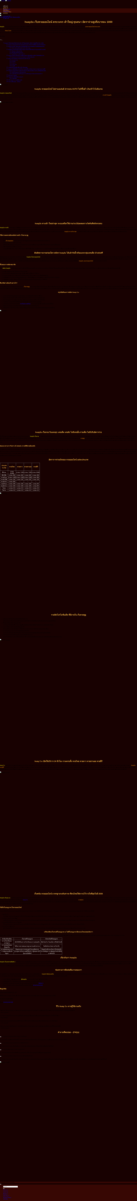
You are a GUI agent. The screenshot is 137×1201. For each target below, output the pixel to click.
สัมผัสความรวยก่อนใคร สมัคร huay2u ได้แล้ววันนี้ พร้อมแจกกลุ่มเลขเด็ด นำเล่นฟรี (26, 49)
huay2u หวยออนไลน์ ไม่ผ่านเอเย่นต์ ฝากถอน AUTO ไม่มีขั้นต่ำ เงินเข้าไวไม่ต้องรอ (26, 44)
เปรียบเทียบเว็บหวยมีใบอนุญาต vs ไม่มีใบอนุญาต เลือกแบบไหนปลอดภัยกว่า (27, 73)
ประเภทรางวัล (15, 60)
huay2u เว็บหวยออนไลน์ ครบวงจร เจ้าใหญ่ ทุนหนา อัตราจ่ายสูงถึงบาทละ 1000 (24, 43)
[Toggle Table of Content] (1, 40)
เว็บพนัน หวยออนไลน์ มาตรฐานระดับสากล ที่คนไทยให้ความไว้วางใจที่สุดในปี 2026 (27, 70)
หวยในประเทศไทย (25, 303)
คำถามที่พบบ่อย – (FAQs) (14, 81)
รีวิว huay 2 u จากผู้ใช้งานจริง (15, 80)
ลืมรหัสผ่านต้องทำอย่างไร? (17, 52)
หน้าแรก (5, 6)
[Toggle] (0, 1043)
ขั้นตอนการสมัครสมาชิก (17, 51)
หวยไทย (13, 61)
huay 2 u (25, 899)
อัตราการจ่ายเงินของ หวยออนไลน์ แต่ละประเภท (19, 58)
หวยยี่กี (13, 65)
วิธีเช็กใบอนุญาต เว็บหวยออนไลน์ (19, 72)
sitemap (5, 1199)
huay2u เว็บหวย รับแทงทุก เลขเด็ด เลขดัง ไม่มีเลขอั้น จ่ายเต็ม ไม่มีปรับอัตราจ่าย (26, 55)
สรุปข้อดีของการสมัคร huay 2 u (18, 53)
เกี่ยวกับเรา (6, 1196)
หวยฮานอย (14, 64)
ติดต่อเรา (41, 983)
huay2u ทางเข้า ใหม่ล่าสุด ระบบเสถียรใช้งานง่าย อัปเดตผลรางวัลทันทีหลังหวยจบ (26, 46)
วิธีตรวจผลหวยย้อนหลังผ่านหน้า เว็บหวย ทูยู (21, 47)
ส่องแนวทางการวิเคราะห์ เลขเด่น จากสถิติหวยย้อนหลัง (23, 57)
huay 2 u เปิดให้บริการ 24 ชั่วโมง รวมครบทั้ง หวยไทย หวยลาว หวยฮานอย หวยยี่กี (26, 69)
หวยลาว (13, 62)
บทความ (5, 7)
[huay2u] (5, 0)
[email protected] (37, 985)
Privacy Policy (7, 1197)
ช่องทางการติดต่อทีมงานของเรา (16, 77)
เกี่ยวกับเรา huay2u (12, 75)
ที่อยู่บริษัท (15, 78)
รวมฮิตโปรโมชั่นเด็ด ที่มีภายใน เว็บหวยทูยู (17, 67)
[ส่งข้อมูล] (3, 1188)
